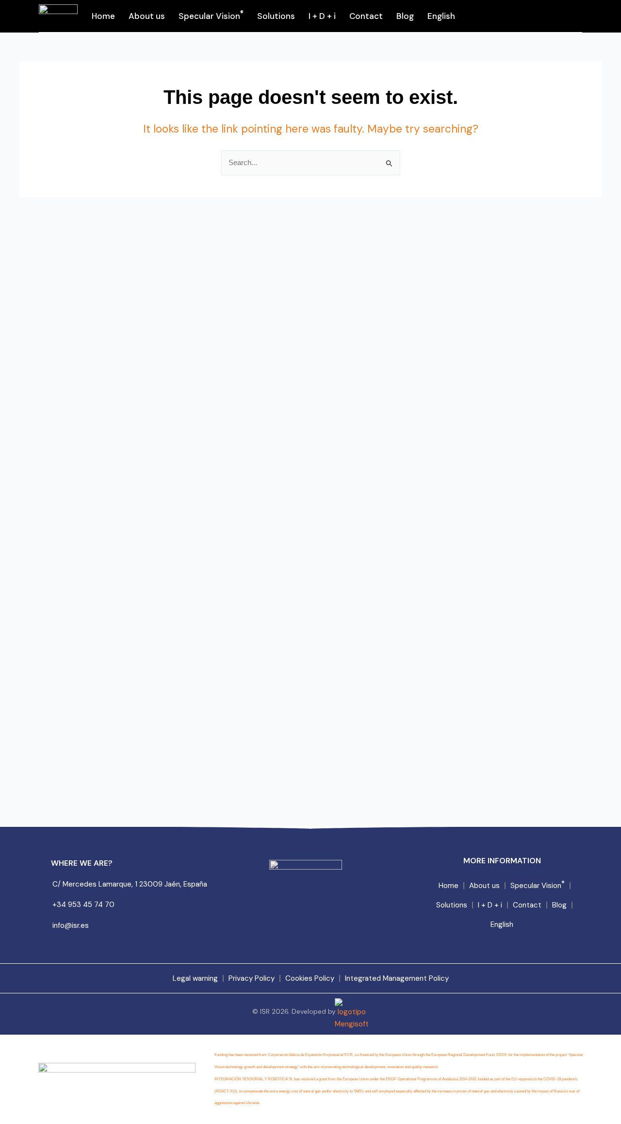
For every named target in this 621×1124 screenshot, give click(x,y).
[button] (568, 16)
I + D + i (322, 16)
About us (147, 16)
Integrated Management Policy (397, 978)
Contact (366, 16)
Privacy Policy (252, 978)
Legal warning (195, 978)
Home (103, 16)
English (441, 16)
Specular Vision (211, 15)
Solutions (276, 16)
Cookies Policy (309, 978)
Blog (405, 16)
